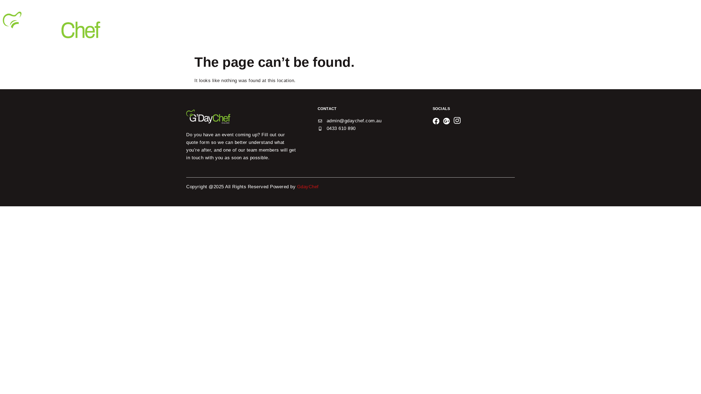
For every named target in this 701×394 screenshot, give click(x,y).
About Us (533, 25)
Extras (614, 25)
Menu (558, 25)
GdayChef (308, 186)
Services (583, 25)
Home (502, 25)
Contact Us (647, 25)
